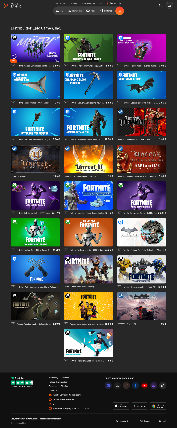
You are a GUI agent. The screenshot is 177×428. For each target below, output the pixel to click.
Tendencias (61, 3)
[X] (117, 385)
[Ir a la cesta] (160, 5)
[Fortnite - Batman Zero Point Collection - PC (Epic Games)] (141, 232)
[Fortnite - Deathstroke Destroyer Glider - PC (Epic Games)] (35, 85)
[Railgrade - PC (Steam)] (141, 306)
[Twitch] (153, 385)
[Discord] (108, 385)
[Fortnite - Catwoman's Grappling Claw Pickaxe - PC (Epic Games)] (88, 85)
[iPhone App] (121, 406)
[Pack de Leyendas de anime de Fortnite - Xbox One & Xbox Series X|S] (88, 306)
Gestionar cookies (18, 423)
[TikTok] (162, 385)
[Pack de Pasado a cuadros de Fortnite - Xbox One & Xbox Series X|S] (35, 306)
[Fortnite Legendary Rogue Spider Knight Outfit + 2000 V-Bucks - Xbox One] (88, 195)
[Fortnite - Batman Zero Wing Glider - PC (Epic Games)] (141, 85)
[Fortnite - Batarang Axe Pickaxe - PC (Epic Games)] (35, 122)
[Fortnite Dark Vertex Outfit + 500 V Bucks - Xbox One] (35, 195)
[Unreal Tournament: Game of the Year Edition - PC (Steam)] (141, 159)
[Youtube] (144, 385)
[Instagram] (126, 385)
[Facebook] (135, 385)
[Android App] (139, 406)
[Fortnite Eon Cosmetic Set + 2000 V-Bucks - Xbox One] (88, 232)
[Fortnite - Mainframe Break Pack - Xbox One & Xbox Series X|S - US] (88, 343)
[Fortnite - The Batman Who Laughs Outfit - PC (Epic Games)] (88, 48)
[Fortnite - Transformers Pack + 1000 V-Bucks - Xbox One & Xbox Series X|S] (141, 269)
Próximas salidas (88, 3)
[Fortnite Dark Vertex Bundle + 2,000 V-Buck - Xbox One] (141, 195)
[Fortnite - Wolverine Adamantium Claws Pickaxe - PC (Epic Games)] (35, 269)
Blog (100, 3)
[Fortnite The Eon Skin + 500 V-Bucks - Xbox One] (35, 232)
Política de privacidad (58, 382)
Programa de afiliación (58, 386)
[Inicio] (12, 5)
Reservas (73, 3)
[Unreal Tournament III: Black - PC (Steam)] (141, 122)
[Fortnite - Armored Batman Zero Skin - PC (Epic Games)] (88, 122)
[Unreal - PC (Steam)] (35, 159)
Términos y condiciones (59, 377)
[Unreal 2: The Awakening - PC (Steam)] (88, 159)
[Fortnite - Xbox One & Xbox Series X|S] (88, 269)
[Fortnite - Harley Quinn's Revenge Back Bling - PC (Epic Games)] (141, 48)
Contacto (53, 390)
